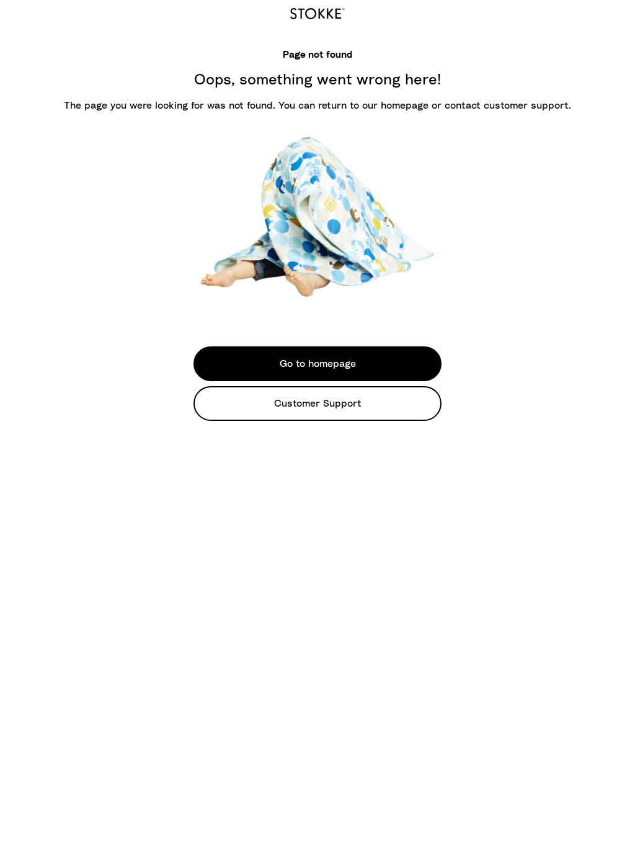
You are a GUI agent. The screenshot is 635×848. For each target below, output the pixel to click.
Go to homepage (318, 364)
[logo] (317, 11)
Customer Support (318, 403)
